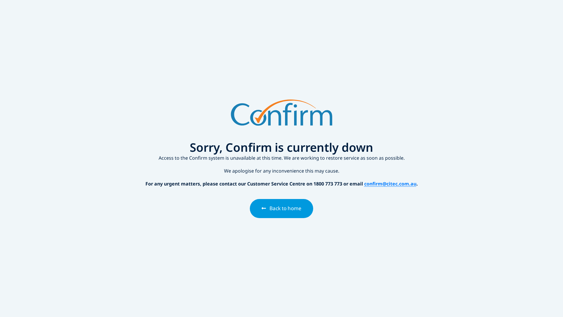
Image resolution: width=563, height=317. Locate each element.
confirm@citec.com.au (390, 184)
